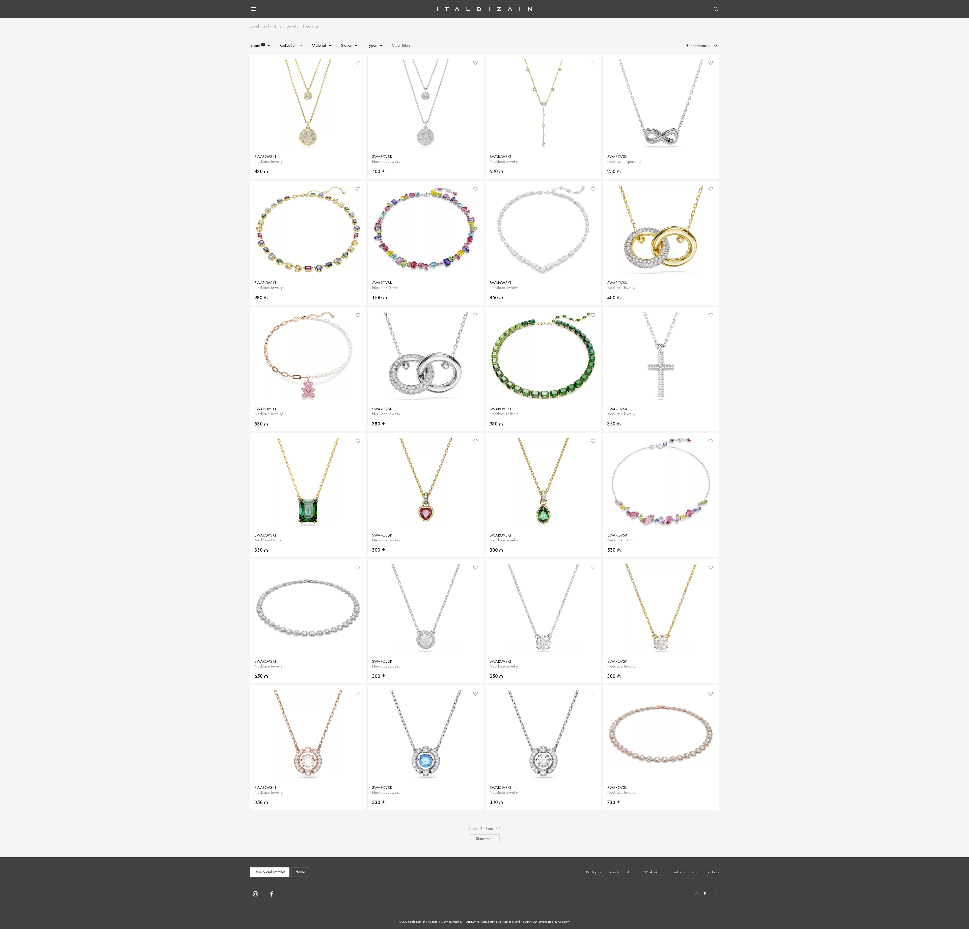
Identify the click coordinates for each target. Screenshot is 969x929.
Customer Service (684, 871)
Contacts (712, 871)
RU (717, 893)
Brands (614, 871)
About (631, 871)
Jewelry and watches (266, 26)
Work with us (653, 871)
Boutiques (593, 871)
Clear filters (401, 45)
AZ (696, 893)
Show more (484, 838)
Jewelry (293, 26)
